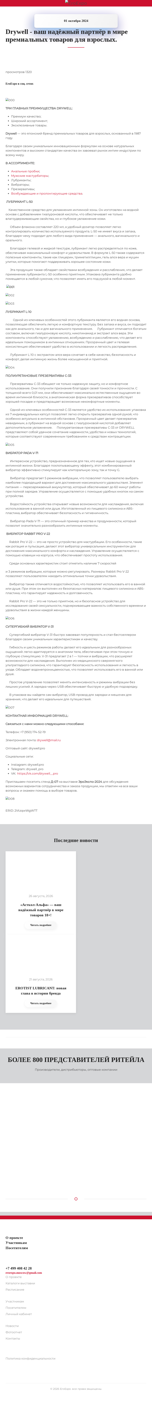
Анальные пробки (25, 171)
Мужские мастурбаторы (29, 176)
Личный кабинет (19, 1314)
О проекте (14, 1277)
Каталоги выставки (20, 1283)
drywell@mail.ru (49, 740)
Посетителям (16, 1308)
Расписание (15, 1289)
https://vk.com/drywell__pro (37, 773)
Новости (12, 1326)
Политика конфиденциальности (30, 1358)
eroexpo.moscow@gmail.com (24, 1272)
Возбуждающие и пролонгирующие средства (46, 193)
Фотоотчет (14, 1332)
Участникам (15, 1301)
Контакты (13, 1338)
